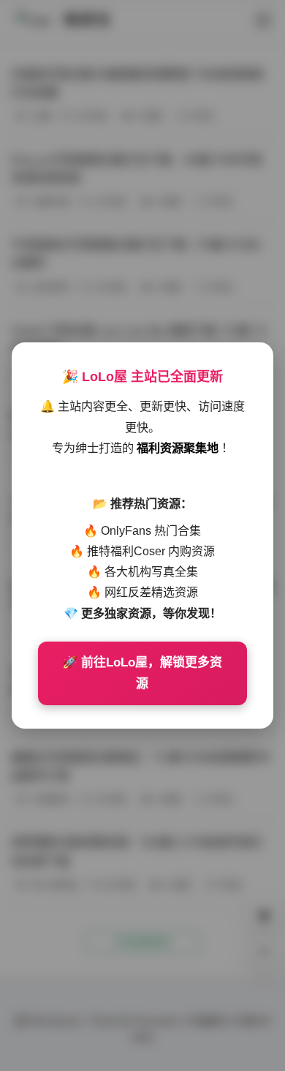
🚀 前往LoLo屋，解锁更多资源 (142, 673)
